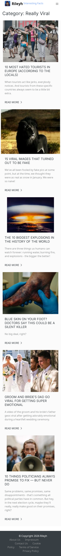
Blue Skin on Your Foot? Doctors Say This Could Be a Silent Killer (30, 323)
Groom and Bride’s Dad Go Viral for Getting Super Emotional (27, 401)
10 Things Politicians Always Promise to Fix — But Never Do (30, 480)
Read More (12, 102)
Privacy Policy (31, 551)
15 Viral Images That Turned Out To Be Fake (29, 161)
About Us (14, 539)
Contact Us (21, 543)
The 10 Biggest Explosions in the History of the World (29, 239)
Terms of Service (29, 547)
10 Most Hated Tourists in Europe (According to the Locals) (27, 71)
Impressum (32, 539)
